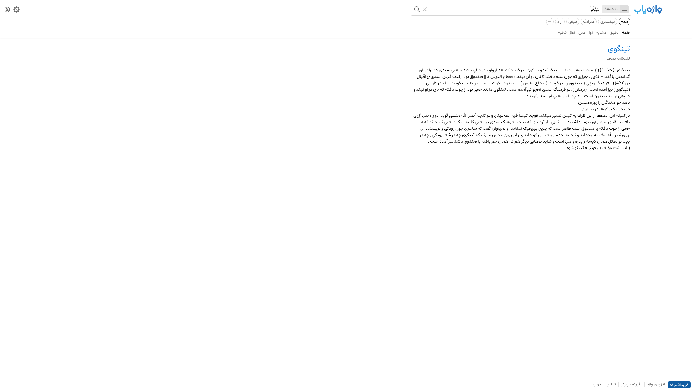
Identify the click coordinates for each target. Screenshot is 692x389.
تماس (611, 384)
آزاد (560, 21)
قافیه (562, 32)
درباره (597, 384)
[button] (416, 9)
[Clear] (425, 9)
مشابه (601, 32)
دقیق (614, 32)
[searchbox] (514, 9)
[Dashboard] (7, 10)
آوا (591, 32)
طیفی (572, 21)
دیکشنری (607, 21)
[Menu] (624, 9)
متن (581, 32)
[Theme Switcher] (16, 10)
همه (624, 21)
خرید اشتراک (679, 385)
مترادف (588, 21)
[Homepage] (648, 10)
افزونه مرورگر (631, 384)
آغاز (572, 32)
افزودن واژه (656, 384)
